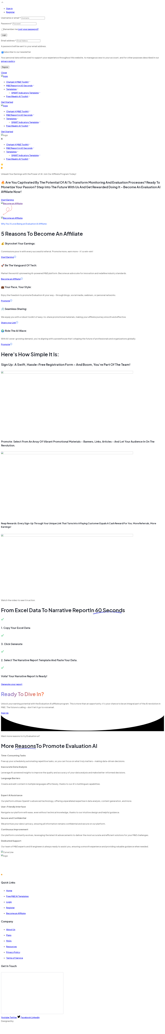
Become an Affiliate (10, 279)
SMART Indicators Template (25, 92)
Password (6, 23)
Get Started (7, 102)
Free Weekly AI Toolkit (17, 96)
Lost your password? (28, 29)
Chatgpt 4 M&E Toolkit (17, 82)
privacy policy (8, 61)
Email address (8, 40)
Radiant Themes (22, 1021)
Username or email (11, 17)
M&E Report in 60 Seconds (19, 85)
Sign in (9, 8)
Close (4, 72)
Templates (11, 89)
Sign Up (5, 713)
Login (4, 35)
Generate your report (11, 684)
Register (10, 12)
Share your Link (8, 322)
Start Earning (7, 199)
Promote (5, 300)
